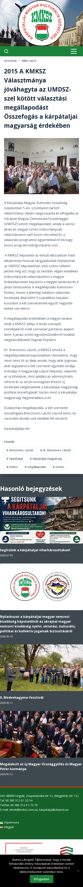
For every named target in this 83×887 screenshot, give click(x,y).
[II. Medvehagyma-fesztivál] (41, 667)
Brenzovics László (19, 450)
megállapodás (35, 467)
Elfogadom (41, 879)
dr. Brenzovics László (55, 450)
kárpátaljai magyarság (46, 458)
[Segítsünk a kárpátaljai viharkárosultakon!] (41, 520)
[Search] (6, 51)
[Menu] (74, 51)
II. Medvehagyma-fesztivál (22, 697)
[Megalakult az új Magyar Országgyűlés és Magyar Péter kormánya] (41, 734)
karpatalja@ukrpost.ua (53, 810)
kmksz (12, 467)
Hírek (25, 61)
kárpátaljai (14, 458)
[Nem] (78, 871)
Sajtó (32, 61)
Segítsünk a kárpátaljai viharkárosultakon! (35, 550)
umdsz (58, 467)
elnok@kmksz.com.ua (23, 810)
